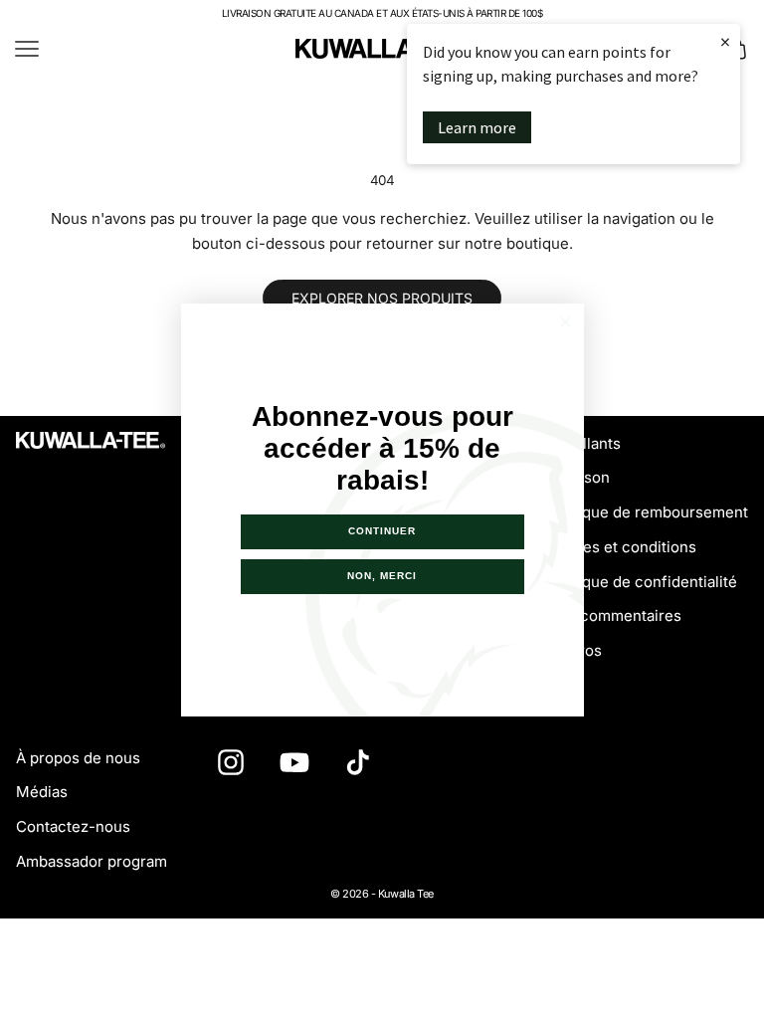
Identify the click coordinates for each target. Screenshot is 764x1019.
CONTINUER (382, 530)
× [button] (725, 41)
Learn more (477, 127)
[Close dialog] (565, 321)
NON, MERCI (382, 575)
